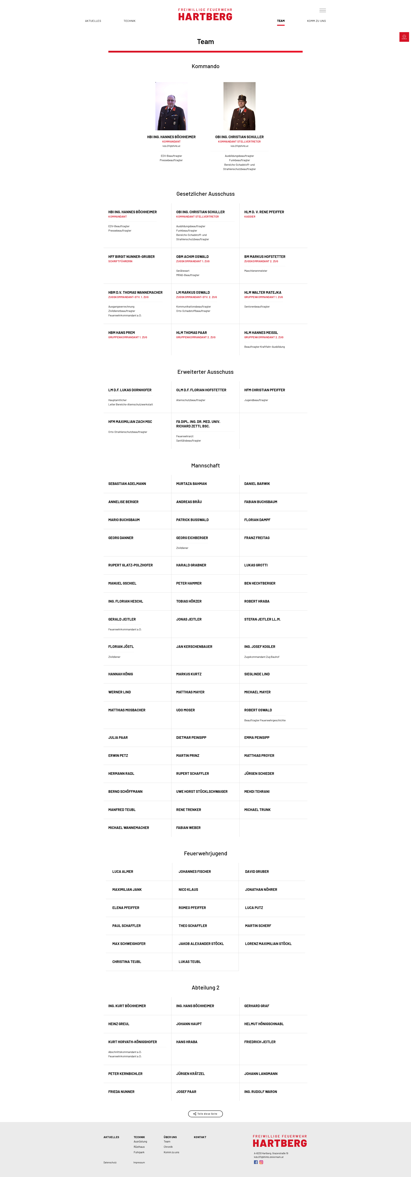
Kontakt (200, 1137)
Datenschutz (110, 1162)
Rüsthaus (139, 1146)
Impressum (139, 1162)
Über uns (170, 1137)
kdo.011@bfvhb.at (171, 145)
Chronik (168, 1146)
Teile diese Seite (207, 1113)
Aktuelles (93, 20)
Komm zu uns (316, 20)
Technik (130, 20)
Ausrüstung (140, 1141)
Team (281, 20)
